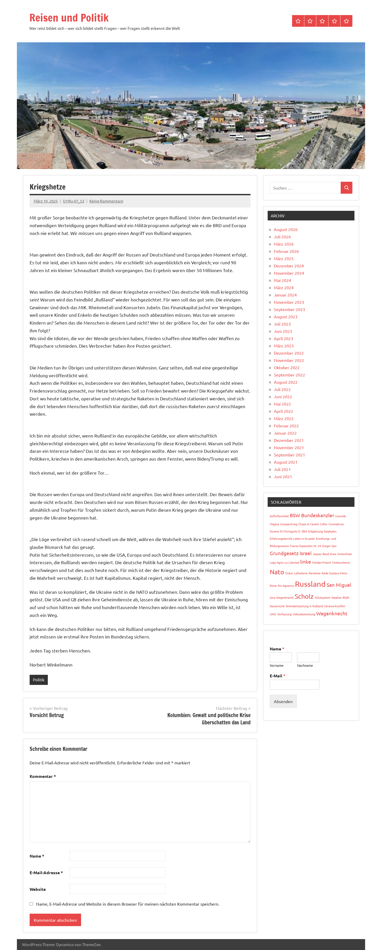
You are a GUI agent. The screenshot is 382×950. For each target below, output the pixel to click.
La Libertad (292, 562)
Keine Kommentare (106, 200)
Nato (277, 572)
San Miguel (339, 585)
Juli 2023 (282, 323)
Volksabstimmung (304, 614)
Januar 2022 (285, 432)
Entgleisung (315, 531)
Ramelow (315, 573)
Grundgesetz (284, 553)
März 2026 (284, 243)
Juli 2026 (282, 236)
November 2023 (289, 302)
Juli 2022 (282, 389)
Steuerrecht (277, 606)
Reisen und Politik (69, 17)
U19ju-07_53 (73, 200)
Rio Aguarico (286, 585)
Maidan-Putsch (321, 562)
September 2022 (289, 374)
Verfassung (284, 614)
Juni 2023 (283, 331)
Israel (306, 553)
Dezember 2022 (289, 352)
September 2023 (289, 309)
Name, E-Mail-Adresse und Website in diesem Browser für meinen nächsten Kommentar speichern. (127, 903)
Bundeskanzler (317, 515)
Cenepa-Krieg (288, 524)
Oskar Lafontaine (296, 573)
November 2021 (289, 447)
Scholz (304, 596)
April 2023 (283, 338)
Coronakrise (336, 524)
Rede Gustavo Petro (334, 573)
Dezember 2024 (289, 265)
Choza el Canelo (308, 524)
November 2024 (289, 272)
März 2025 (284, 258)
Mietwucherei (341, 562)
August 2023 (286, 316)
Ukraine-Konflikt (334, 606)
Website (38, 889)
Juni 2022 (283, 396)
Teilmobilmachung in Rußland (304, 606)
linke (305, 561)
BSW (295, 515)
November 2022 (289, 360)
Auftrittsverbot (279, 516)
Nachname (305, 665)
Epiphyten (330, 531)
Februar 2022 (286, 425)
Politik (38, 679)
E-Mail (277, 675)
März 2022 (284, 418)
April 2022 (283, 411)
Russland (310, 584)
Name (37, 856)
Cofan (323, 524)
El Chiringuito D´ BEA (293, 531)
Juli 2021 (282, 469)
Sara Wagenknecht (282, 597)
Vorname (277, 665)
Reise (273, 585)
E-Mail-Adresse (46, 872)
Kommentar (43, 776)
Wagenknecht (331, 613)
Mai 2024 (282, 280)
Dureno (274, 531)
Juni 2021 (283, 476)
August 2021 (286, 461)
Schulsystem (322, 597)
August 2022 (286, 382)
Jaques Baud (321, 554)
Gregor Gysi (329, 546)
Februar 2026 (286, 251)
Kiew (333, 554)
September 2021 (289, 454)
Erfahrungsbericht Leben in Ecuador (292, 538)
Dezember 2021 (289, 440)
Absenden (283, 701)
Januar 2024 (285, 294)
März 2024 (284, 287)
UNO (273, 614)
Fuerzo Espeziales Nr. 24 (305, 546)
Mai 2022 (282, 403)
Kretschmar (345, 554)
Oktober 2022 (287, 367)
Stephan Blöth (340, 597)
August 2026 (286, 229)
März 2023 (284, 345)
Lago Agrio (277, 562)
